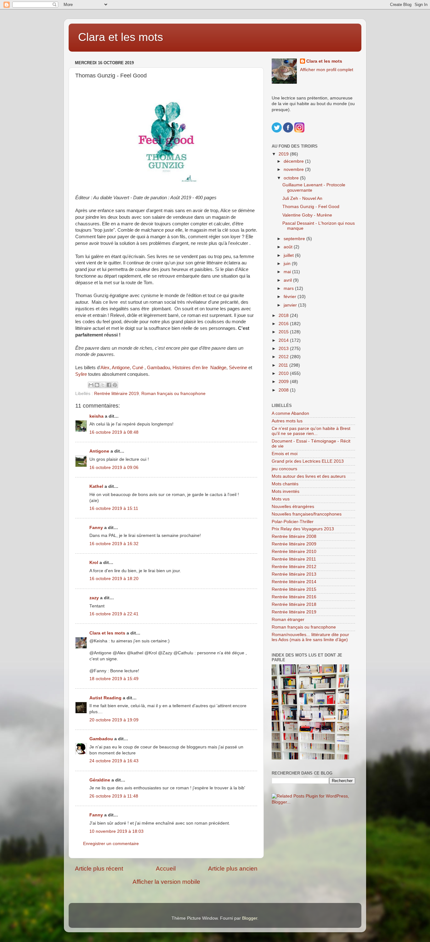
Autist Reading (105, 698)
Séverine (238, 367)
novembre (294, 169)
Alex (105, 367)
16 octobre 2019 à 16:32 (114, 543)
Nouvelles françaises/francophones (307, 514)
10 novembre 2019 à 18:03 (116, 831)
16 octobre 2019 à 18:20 (114, 578)
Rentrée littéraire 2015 (294, 589)
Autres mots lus (287, 421)
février (290, 296)
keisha (96, 416)
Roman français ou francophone (173, 393)
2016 (284, 323)
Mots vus (281, 499)
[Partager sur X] (103, 385)
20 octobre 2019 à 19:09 (114, 720)
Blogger (249, 918)
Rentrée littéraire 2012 (294, 566)
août (289, 247)
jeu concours (284, 468)
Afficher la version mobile (166, 881)
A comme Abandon (290, 413)
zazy (94, 597)
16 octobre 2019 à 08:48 (114, 432)
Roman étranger (288, 619)
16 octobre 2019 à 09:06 (114, 467)
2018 (284, 315)
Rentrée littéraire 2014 (294, 581)
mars (289, 288)
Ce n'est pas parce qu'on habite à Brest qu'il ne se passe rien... (311, 431)
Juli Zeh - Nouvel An (302, 198)
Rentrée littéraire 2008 (294, 536)
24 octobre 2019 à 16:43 (114, 761)
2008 (284, 390)
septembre (295, 238)
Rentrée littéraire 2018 (294, 604)
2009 (284, 381)
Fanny (96, 527)
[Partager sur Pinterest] (115, 385)
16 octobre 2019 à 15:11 (113, 508)
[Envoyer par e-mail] (91, 385)
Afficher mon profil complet (326, 69)
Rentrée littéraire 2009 (294, 544)
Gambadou (158, 367)
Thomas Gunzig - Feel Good (310, 206)
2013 (284, 348)
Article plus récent (99, 868)
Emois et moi (284, 453)
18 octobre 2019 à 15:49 (114, 678)
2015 (284, 332)
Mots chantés (285, 484)
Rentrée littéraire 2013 (294, 574)
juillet (289, 255)
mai (288, 271)
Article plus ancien (232, 868)
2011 (284, 365)
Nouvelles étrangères (293, 506)
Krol (93, 562)
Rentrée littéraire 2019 (116, 393)
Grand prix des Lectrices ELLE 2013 (308, 461)
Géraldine (99, 780)
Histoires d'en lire (190, 367)
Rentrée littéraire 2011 (294, 559)
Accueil (166, 868)
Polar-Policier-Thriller (293, 521)
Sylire (81, 374)
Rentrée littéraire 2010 (294, 551)
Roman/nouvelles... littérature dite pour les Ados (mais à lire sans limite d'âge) (310, 637)
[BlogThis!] (97, 385)
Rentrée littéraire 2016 (294, 597)
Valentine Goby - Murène (307, 215)
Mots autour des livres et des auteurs (309, 476)
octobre (292, 178)
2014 (284, 340)
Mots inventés (285, 491)
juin (288, 263)
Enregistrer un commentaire (111, 843)
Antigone (121, 367)
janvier (291, 305)
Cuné (137, 367)
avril (288, 280)
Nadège (218, 367)
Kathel (96, 486)
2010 (284, 373)
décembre (294, 161)
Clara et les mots (120, 37)
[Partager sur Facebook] (109, 385)
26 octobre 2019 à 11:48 (113, 796)
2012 (284, 356)
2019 (284, 154)
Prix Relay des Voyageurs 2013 (303, 529)
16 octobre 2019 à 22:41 (114, 614)
